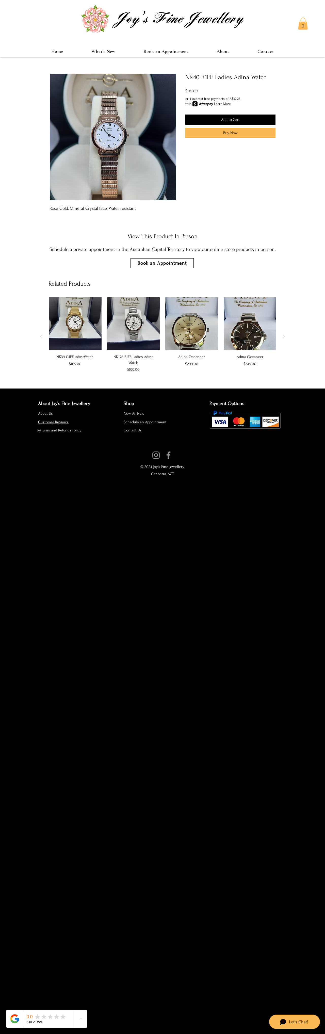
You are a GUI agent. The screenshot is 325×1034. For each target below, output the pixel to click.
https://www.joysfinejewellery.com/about (160, 449)
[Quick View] (75, 323)
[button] (303, 24)
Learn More (222, 104)
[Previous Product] (41, 337)
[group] (162, 337)
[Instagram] (156, 455)
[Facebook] (168, 455)
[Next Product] (284, 337)
